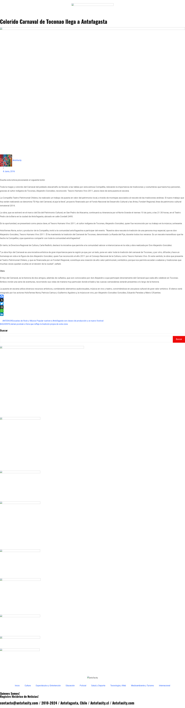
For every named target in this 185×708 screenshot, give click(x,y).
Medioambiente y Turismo (142, 685)
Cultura (28, 685)
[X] (92, 300)
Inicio (17, 685)
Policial (83, 685)
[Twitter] (92, 303)
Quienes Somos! (10, 693)
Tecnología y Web (118, 685)
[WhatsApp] (92, 310)
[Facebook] (92, 296)
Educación (70, 685)
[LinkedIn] (92, 314)
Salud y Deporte (98, 685)
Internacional (164, 685)
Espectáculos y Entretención (48, 685)
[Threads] (92, 307)
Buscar (4, 330)
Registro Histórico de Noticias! (19, 696)
